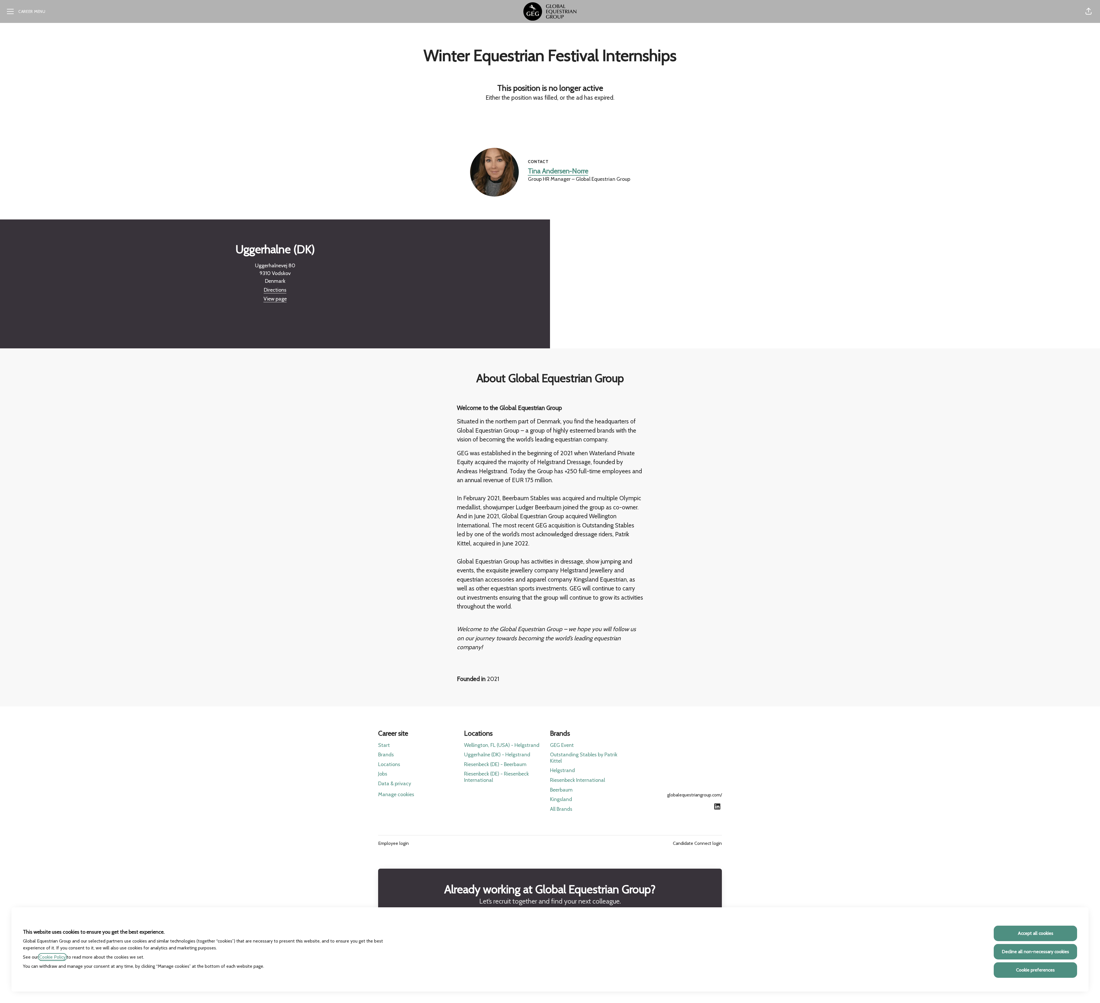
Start (384, 745)
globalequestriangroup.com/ (694, 795)
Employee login (393, 843)
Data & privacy (394, 783)
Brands (386, 754)
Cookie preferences (1035, 970)
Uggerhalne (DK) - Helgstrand (497, 754)
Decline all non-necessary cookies (1035, 951)
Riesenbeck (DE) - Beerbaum (495, 764)
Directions (275, 290)
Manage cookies (396, 794)
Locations (389, 764)
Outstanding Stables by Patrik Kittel (583, 757)
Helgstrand (562, 770)
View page (275, 299)
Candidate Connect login (697, 843)
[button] (1089, 11)
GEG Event (562, 745)
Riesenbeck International (577, 780)
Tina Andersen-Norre (558, 171)
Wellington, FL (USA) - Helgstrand (501, 745)
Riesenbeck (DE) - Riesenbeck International (496, 777)
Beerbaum (561, 790)
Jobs (382, 774)
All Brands (561, 809)
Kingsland (561, 799)
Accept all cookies (1035, 933)
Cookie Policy (52, 957)
